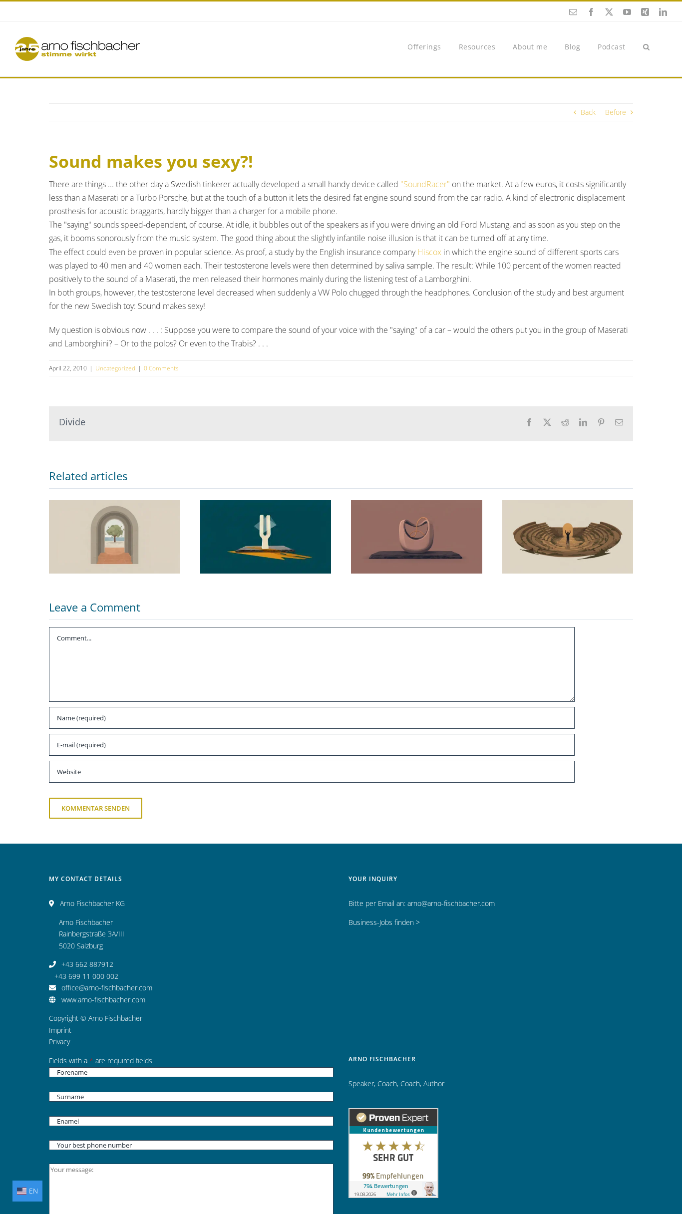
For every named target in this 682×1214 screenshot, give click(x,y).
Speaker (361, 1083)
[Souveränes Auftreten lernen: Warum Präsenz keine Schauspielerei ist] (114, 537)
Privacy (59, 1041)
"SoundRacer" (425, 184)
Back (588, 112)
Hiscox (429, 252)
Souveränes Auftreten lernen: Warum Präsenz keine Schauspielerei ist (114, 515)
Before (615, 112)
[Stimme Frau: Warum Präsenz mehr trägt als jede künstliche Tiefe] (416, 537)
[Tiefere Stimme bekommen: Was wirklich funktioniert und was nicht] (568, 537)
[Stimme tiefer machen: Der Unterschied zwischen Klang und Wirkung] (266, 537)
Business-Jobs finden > (384, 922)
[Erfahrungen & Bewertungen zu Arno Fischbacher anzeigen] (393, 1114)
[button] (646, 46)
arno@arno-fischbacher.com (451, 903)
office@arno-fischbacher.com (106, 987)
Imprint (60, 1030)
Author (433, 1083)
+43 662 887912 (87, 964)
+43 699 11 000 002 (86, 976)
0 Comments (161, 368)
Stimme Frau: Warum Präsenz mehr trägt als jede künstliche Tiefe (416, 515)
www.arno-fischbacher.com (103, 999)
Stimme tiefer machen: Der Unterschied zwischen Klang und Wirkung (266, 509)
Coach (387, 1083)
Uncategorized (115, 368)
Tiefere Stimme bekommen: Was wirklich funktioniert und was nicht (568, 509)
